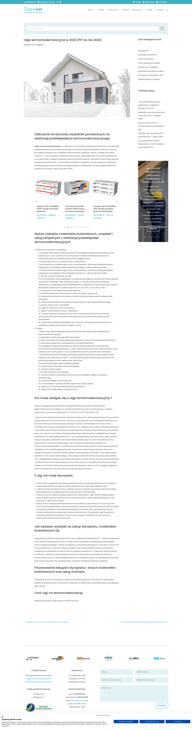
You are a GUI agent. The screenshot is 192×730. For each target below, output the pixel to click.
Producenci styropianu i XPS (150, 75)
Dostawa (163, 2)
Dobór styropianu (146, 59)
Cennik (101, 10)
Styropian (112, 10)
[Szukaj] (162, 28)
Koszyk (138, 2)
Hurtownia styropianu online (150, 71)
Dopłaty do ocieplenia (34, 44)
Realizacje (137, 10)
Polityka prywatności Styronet (38, 682)
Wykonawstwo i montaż (149, 79)
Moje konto (149, 2)
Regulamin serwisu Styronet (38, 678)
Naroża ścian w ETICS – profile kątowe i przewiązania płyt (151, 126)
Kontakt (159, 10)
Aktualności (143, 50)
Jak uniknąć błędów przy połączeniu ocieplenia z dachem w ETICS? (149, 105)
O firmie (149, 10)
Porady (125, 10)
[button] (37, 201)
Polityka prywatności (103, 715)
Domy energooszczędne (149, 63)
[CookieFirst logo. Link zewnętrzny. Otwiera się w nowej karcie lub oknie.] (2, 717)
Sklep (90, 10)
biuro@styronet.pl (80, 700)
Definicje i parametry (147, 54)
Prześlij (162, 705)
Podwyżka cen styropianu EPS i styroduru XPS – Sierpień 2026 (151, 115)
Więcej (153, 228)
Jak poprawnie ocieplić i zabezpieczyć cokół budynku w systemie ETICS (151, 143)
